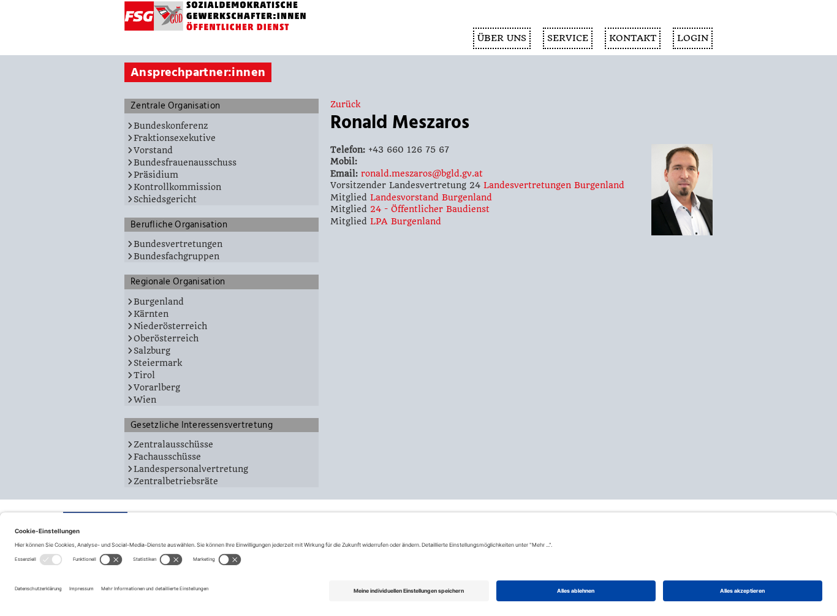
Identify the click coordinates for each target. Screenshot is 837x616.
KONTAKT (632, 38)
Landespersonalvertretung (191, 469)
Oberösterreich (166, 338)
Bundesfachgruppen (176, 256)
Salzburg (152, 351)
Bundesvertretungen (178, 244)
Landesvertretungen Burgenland (553, 185)
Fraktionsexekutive (175, 138)
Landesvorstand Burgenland (431, 197)
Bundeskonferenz (171, 126)
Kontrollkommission (177, 187)
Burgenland (159, 301)
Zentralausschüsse (173, 444)
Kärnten (151, 314)
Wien (145, 400)
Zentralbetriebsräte (176, 481)
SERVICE (567, 38)
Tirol (144, 375)
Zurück (345, 104)
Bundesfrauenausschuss (185, 162)
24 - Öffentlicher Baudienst (430, 209)
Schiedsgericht (165, 199)
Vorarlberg (157, 387)
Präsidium (156, 175)
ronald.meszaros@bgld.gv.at (422, 173)
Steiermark (158, 363)
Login (692, 38)
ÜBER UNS (501, 38)
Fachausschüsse (167, 457)
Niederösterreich (170, 326)
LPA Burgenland (405, 221)
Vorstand (153, 150)
